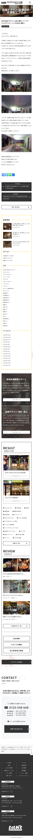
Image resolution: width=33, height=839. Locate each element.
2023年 (5, 342)
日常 (4, 307)
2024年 (5, 339)
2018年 (5, 353)
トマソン (5, 290)
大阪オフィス (6, 258)
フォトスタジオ (8, 508)
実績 (9, 765)
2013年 (5, 365)
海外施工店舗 (20, 534)
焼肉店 (27, 508)
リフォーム (7, 538)
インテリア (5, 274)
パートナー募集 (24, 773)
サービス (24, 762)
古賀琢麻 (5, 295)
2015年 (5, 360)
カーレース (5, 277)
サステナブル (6, 281)
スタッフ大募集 (16, 645)
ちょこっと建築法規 (7, 288)
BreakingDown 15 (8, 270)
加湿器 (5, 293)
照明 (4, 311)
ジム (4, 286)
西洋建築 (5, 318)
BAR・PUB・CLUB (9, 518)
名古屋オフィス (6, 256)
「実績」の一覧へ (16, 543)
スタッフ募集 (9, 773)
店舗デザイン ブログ (9, 770)
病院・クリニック (9, 534)
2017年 (5, 356)
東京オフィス (6, 260)
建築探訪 (5, 300)
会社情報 (16, 638)
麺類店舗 (7, 511)
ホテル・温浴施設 (22, 518)
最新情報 (24, 770)
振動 (4, 305)
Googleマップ (5, 791)
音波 (4, 323)
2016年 (5, 358)
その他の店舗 (17, 538)
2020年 (5, 349)
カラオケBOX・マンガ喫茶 (11, 521)
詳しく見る (15, 399)
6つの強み (9, 762)
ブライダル (23, 531)
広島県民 (5, 297)
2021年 (5, 346)
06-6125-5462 (21, 715)
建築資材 (5, 302)
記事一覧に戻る (16, 207)
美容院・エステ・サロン (10, 531)
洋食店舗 (7, 514)
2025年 (5, 337)
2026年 (5, 335)
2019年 (5, 351)
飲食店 (5, 325)
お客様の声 (24, 765)
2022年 (5, 344)
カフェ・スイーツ (18, 514)
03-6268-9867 (21, 713)
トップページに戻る (16, 662)
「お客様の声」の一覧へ (16, 626)
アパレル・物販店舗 (9, 524)
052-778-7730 (21, 711)
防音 (4, 321)
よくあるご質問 (9, 767)
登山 (4, 314)
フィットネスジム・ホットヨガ (11, 528)
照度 (4, 309)
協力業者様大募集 (16, 651)
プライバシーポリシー (24, 775)
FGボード (5, 272)
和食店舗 (18, 508)
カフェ (4, 279)
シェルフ (5, 284)
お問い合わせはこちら (16, 729)
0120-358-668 (19, 707)
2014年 (5, 363)
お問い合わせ (9, 775)
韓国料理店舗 (17, 511)
